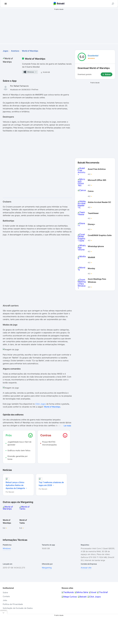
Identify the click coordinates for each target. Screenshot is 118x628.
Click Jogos (40, 404)
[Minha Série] (81, 592)
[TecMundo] (68, 592)
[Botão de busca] (112, 3)
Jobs (5, 600)
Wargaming (47, 567)
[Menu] (5, 3)
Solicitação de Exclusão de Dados (18, 608)
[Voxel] (92, 592)
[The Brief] (102, 592)
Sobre (5, 592)
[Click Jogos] (94, 596)
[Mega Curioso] (69, 596)
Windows (7, 548)
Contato (6, 596)
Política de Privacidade (13, 604)
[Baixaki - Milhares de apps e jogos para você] (59, 4)
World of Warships (52, 407)
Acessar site (86, 567)
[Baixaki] (82, 596)
